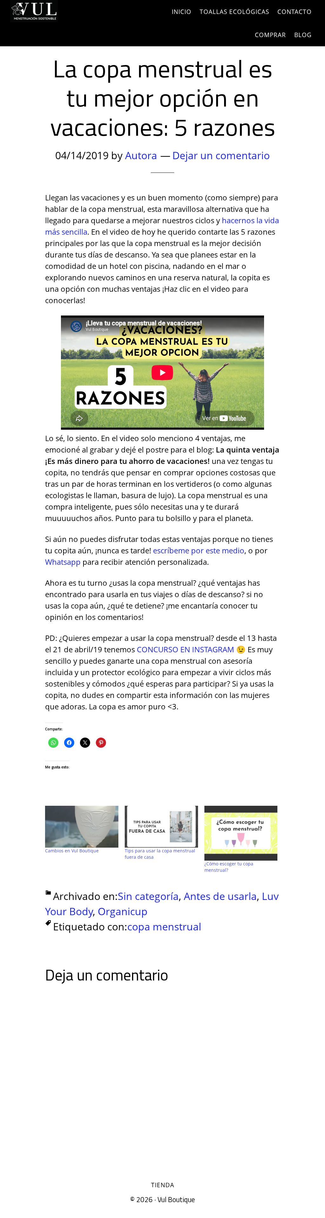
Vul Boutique (67, 11)
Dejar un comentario (221, 155)
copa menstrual (164, 926)
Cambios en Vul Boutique (72, 851)
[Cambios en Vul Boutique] (81, 827)
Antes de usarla (220, 896)
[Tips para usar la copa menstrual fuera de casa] (161, 827)
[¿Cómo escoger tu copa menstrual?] (241, 833)
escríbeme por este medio (198, 550)
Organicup (123, 911)
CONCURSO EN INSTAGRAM (185, 649)
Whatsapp (63, 562)
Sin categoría (148, 896)
